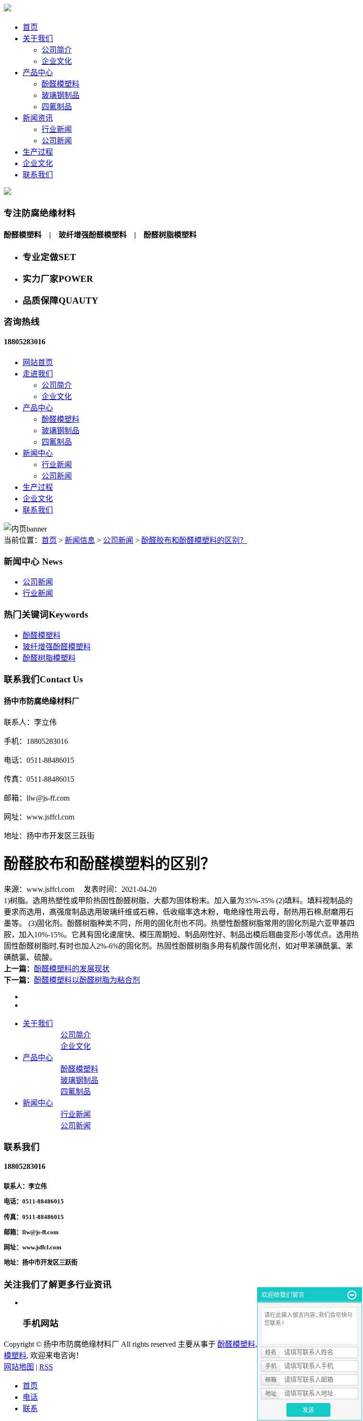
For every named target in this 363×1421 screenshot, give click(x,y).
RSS (46, 1367)
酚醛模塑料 (60, 84)
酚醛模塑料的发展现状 (72, 969)
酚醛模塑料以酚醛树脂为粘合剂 (87, 980)
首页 (30, 27)
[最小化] (351, 1295)
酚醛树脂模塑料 (49, 658)
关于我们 (38, 39)
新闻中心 (38, 453)
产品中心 (38, 73)
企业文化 (57, 61)
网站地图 (19, 1367)
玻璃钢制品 (60, 95)
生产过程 (38, 152)
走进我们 (38, 374)
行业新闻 (57, 129)
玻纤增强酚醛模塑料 (57, 647)
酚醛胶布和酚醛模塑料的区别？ (194, 540)
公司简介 (57, 50)
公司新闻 (57, 141)
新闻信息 (80, 540)
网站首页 (38, 362)
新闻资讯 (38, 118)
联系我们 (38, 175)
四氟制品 (57, 107)
